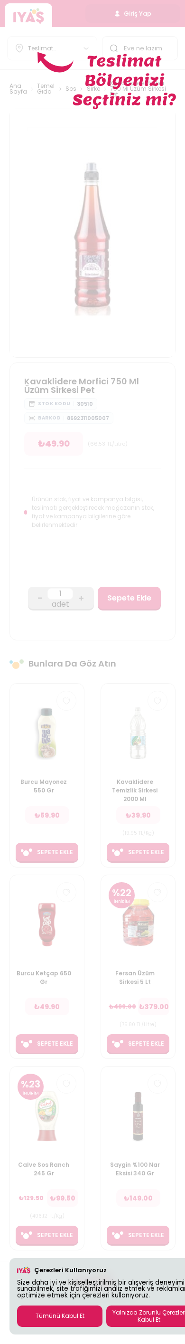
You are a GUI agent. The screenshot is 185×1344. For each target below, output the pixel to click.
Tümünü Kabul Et (60, 1316)
